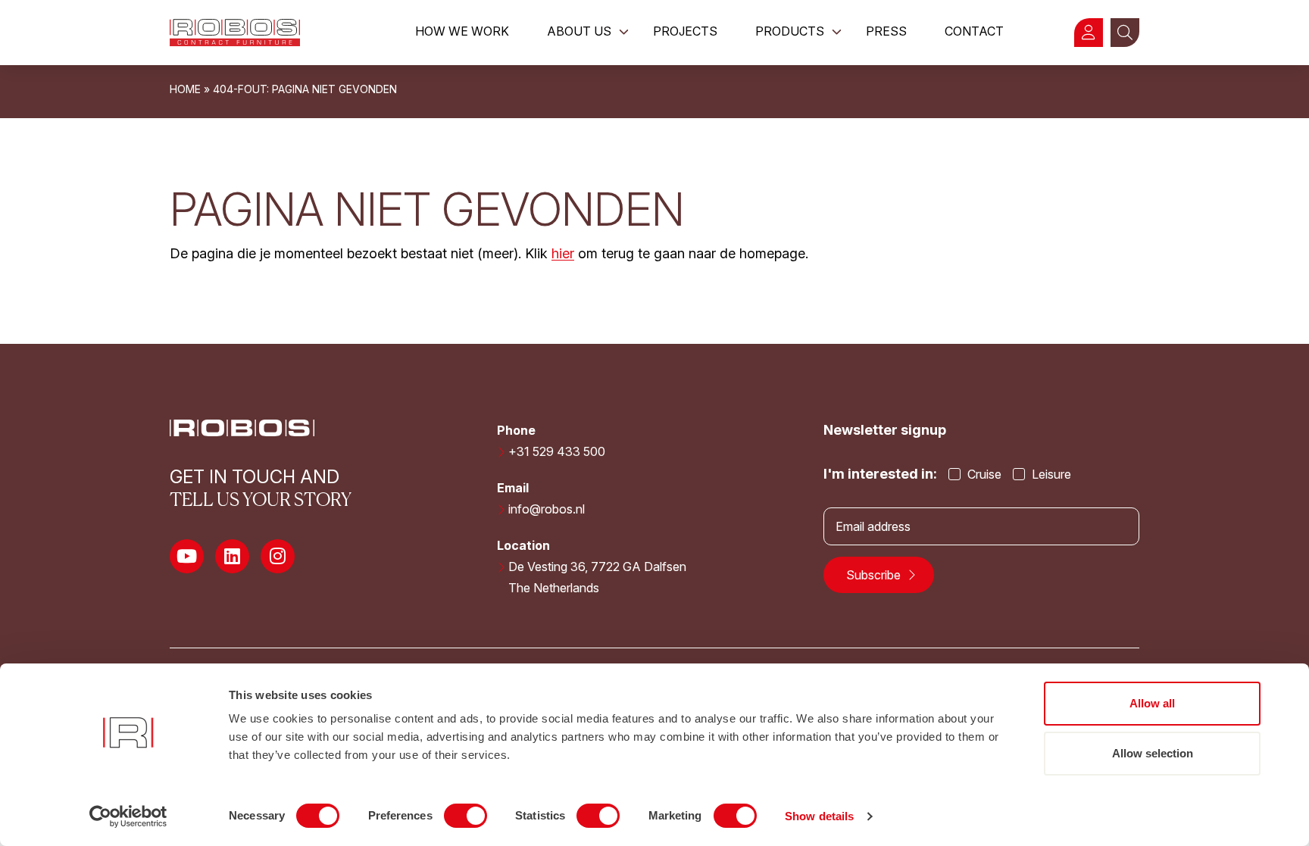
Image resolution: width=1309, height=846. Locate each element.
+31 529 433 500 (556, 451)
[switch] (465, 816)
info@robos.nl (546, 509)
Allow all (1152, 703)
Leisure (1050, 474)
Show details (819, 816)
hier (562, 253)
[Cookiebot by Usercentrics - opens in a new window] (128, 816)
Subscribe (875, 574)
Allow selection (1152, 753)
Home (185, 89)
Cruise (982, 474)
